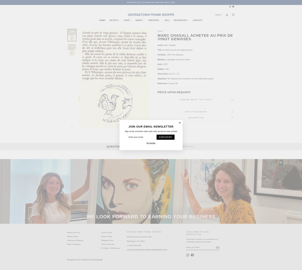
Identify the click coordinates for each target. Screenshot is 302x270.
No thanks (151, 143)
